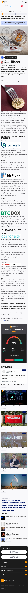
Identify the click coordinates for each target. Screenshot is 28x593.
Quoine (3, 510)
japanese (15, 507)
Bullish (19, 360)
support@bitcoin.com (5, 589)
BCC (9, 500)
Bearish (9, 360)
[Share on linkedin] (19, 62)
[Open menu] (26, 2)
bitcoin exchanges (14, 502)
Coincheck (10, 505)
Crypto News (6, 11)
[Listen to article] (2, 57)
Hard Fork (4, 507)
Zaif (13, 510)
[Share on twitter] (14, 62)
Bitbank (17, 500)
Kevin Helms (6, 62)
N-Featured (22, 507)
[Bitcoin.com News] (4, 2)
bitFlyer (22, 502)
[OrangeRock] (8, 9)
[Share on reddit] (16, 62)
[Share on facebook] (12, 62)
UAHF (8, 510)
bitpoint (4, 505)
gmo (24, 505)
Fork (20, 505)
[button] (15, 57)
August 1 (4, 500)
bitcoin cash (5, 502)
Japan (10, 507)
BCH (13, 500)
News (2, 11)
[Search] (23, 2)
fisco (16, 505)
